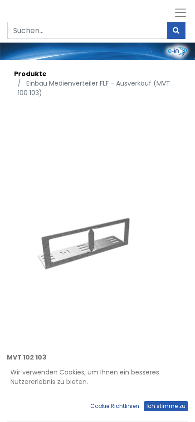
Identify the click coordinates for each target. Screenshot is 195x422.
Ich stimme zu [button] (165, 406)
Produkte (30, 73)
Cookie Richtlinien (114, 406)
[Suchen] (176, 30)
